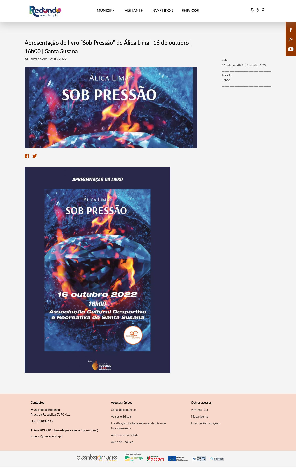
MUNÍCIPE (105, 10)
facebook (288, 33)
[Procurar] (263, 10)
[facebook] (291, 29)
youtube (288, 53)
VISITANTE (134, 10)
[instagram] (291, 39)
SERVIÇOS (190, 10)
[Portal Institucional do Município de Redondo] (58, 11)
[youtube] (291, 48)
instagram (288, 43)
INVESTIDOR (162, 10)
